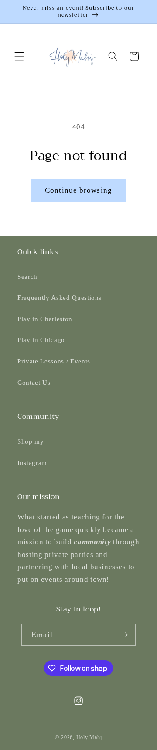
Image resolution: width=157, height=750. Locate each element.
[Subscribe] (124, 635)
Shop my (30, 441)
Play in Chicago (41, 339)
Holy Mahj (89, 737)
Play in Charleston (44, 318)
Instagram (32, 462)
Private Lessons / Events (53, 361)
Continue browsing (78, 190)
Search (27, 276)
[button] (19, 56)
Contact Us (34, 382)
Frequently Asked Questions (59, 297)
